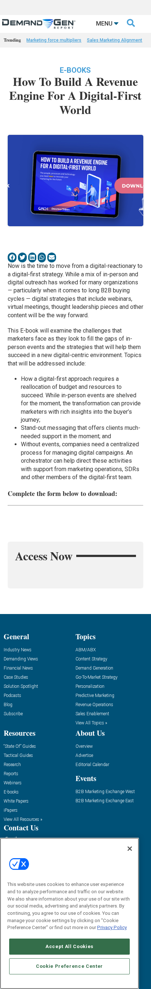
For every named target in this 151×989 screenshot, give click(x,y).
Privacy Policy (112, 927)
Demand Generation (94, 668)
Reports (11, 774)
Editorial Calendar (92, 764)
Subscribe (13, 714)
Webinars (13, 783)
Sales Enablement (92, 714)
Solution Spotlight (21, 686)
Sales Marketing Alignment (114, 40)
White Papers (16, 801)
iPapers (11, 810)
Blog (8, 704)
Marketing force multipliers (53, 40)
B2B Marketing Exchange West (105, 791)
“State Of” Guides (20, 746)
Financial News (18, 668)
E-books (75, 70)
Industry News (18, 650)
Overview (84, 746)
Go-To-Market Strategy (97, 677)
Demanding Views (21, 659)
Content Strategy (91, 659)
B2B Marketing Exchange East (105, 801)
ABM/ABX (86, 650)
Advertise (84, 755)
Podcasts (12, 695)
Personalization (90, 686)
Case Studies (16, 677)
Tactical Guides (18, 755)
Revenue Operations (94, 704)
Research (12, 764)
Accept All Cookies (69, 946)
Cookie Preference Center (69, 966)
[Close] (130, 849)
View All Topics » (91, 723)
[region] (69, 913)
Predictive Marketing (95, 695)
